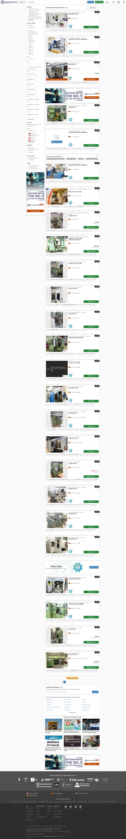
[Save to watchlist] (98, 14)
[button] (124, 2)
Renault (31, 42)
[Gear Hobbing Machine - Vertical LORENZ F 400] (57, 520)
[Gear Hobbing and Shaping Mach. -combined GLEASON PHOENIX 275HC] (57, 344)
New (30, 147)
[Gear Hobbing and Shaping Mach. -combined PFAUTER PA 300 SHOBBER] (57, 610)
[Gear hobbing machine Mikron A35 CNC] (57, 660)
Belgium (33, 140)
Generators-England (82, 801)
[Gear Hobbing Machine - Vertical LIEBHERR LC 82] (57, 545)
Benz (31, 30)
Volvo (31, 52)
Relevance (92, 7)
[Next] (66, 20)
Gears (83, 702)
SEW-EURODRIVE (33, 33)
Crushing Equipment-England (109, 801)
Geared (84, 699)
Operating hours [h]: (31, 74)
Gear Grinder (67, 699)
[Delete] (86, 2)
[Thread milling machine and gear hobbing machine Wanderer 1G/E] (57, 220)
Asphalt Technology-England (29, 801)
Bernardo (32, 54)
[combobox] (35, 131)
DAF (31, 37)
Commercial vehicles (35, 9)
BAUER (31, 38)
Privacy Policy (47, 836)
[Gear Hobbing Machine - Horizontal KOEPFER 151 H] (57, 419)
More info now (94, 567)
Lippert (31, 49)
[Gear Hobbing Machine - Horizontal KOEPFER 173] (57, 113)
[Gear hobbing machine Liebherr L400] (57, 469)
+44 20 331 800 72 (33, 793)
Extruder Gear (49, 710)
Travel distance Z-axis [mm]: (33, 109)
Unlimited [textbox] (31, 130)
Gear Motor (67, 707)
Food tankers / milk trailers (95, 801)
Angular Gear (49, 699)
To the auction (91, 79)
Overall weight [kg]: (31, 94)
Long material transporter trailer (45, 801)
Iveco (31, 44)
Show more (73, 712)
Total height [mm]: (31, 89)
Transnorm (32, 40)
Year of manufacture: (31, 69)
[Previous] (47, 20)
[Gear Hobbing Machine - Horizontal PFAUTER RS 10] (57, 320)
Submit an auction (91, 97)
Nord (31, 50)
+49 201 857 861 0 (58, 793)
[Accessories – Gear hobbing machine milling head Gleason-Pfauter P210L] (57, 196)
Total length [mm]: (31, 79)
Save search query (73, 678)
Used (30, 150)
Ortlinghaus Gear (86, 707)
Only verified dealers (35, 168)
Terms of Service (54, 836)
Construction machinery (35, 18)
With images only (34, 165)
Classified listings (34, 158)
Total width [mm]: (31, 84)
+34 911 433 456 (33, 795)
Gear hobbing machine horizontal (55, 159)
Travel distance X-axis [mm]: (33, 99)
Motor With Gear (86, 704)
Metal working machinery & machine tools (35, 14)
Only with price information (34, 67)
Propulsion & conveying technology (34, 11)
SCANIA (31, 47)
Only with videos (33, 167)
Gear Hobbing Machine (92, 159)
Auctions (31, 159)
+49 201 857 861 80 (82, 793)
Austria (33, 138)
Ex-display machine (33, 149)
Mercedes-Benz (33, 32)
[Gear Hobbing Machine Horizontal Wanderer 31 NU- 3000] (57, 269)
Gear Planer (67, 710)
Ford (31, 45)
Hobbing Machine (71, 159)
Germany (33, 133)
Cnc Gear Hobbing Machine (53, 707)
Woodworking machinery (35, 16)
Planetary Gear (86, 710)
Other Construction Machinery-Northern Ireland (65, 801)
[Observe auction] (98, 65)
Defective (31, 152)
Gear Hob (80, 159)
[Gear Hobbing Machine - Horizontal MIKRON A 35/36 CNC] (57, 585)
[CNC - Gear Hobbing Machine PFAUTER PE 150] (57, 394)
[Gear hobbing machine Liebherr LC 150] (57, 444)
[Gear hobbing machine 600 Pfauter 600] (57, 635)
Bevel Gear (48, 704)
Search (91, 2)
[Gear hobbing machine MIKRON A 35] (57, 70)
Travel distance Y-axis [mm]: (33, 104)
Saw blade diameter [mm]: (33, 114)
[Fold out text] (72, 34)
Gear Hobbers (67, 702)
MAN (31, 35)
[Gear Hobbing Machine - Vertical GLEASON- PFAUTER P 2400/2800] (57, 45)
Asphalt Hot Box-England (15, 801)
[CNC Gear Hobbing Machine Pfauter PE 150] (57, 295)
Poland (33, 137)
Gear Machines (68, 704)
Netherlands (34, 135)
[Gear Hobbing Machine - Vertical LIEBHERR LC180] (57, 20)
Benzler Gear (49, 702)
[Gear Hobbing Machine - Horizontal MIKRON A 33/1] (57, 495)
